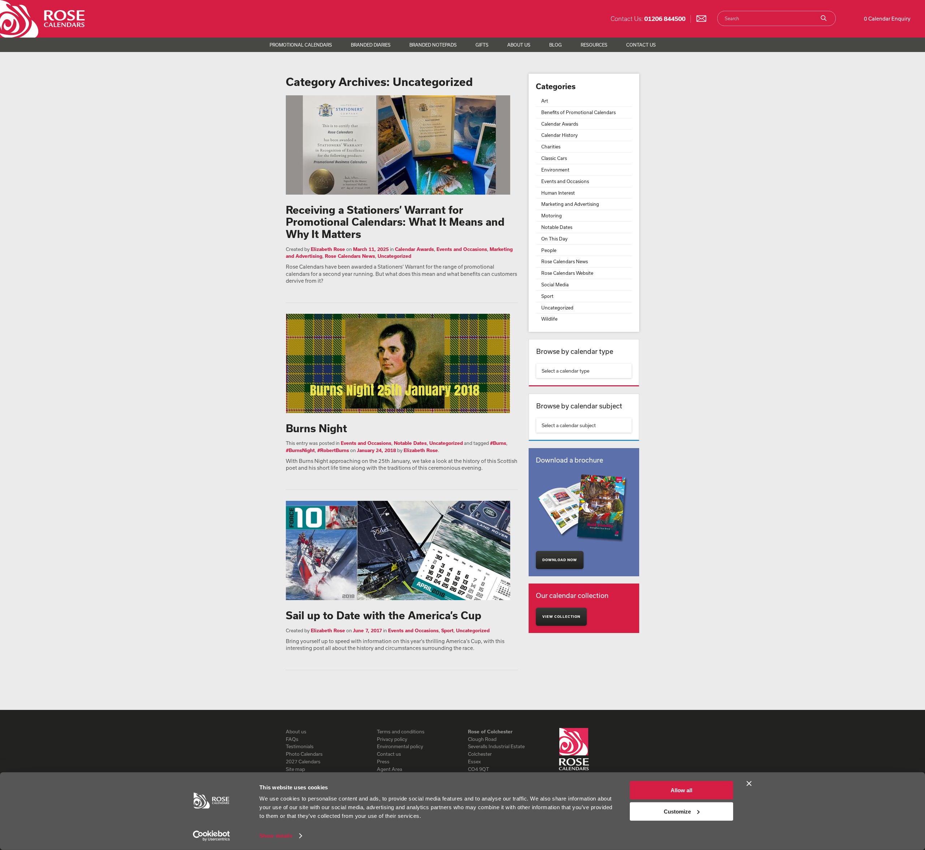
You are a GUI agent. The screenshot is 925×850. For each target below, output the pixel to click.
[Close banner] (749, 783)
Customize (677, 811)
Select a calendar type (565, 371)
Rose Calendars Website (567, 273)
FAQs (292, 739)
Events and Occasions (461, 249)
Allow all (681, 790)
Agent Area (389, 769)
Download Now (559, 560)
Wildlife (549, 318)
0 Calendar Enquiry (887, 19)
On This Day (554, 238)
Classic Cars (554, 158)
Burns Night (316, 428)
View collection (561, 617)
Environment (555, 169)
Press (383, 761)
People (548, 250)
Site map (295, 769)
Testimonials (300, 746)
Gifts (482, 44)
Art (544, 100)
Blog (555, 44)
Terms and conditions (401, 731)
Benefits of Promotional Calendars (578, 112)
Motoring (551, 215)
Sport (447, 630)
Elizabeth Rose (328, 249)
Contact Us (641, 44)
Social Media (555, 284)
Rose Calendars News (350, 256)
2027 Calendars (303, 761)
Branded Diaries (371, 44)
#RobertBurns (333, 450)
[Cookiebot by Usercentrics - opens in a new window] (211, 836)
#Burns (498, 443)
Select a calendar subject (569, 425)
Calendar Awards (414, 249)
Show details (275, 836)
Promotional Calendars (301, 44)
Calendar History (559, 135)
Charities (550, 146)
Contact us (389, 754)
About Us (518, 44)
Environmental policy (400, 746)
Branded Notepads (433, 44)
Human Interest (558, 192)
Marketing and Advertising (570, 204)
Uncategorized (394, 256)
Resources (594, 44)
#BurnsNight (300, 450)
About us (296, 731)
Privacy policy (392, 739)
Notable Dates (410, 443)
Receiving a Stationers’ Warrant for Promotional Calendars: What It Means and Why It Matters (395, 222)
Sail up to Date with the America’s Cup (383, 615)
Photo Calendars (304, 754)
